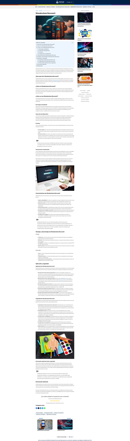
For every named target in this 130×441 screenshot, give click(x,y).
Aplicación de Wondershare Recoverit (47, 59)
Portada (37, 10)
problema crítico (88, 94)
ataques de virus (56, 80)
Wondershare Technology (51, 414)
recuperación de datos (49, 412)
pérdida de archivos (82, 94)
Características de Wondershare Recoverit (46, 55)
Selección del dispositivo (44, 50)
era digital (88, 90)
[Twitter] (66, 2)
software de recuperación (58, 412)
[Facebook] (68, 2)
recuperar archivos (63, 279)
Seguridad (40, 10)
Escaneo (41, 52)
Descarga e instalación (44, 49)
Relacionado (40, 65)
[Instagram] (71, 2)
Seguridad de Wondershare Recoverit (47, 61)
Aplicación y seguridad (42, 58)
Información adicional (41, 64)
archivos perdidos (40, 412)
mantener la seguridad (85, 92)
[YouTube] (69, 2)
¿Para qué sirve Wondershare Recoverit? (46, 44)
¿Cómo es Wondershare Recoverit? (45, 46)
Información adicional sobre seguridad (47, 62)
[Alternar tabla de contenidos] (72, 43)
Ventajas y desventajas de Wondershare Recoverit (48, 56)
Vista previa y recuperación (45, 53)
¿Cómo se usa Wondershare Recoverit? (45, 47)
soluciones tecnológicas (41, 414)
